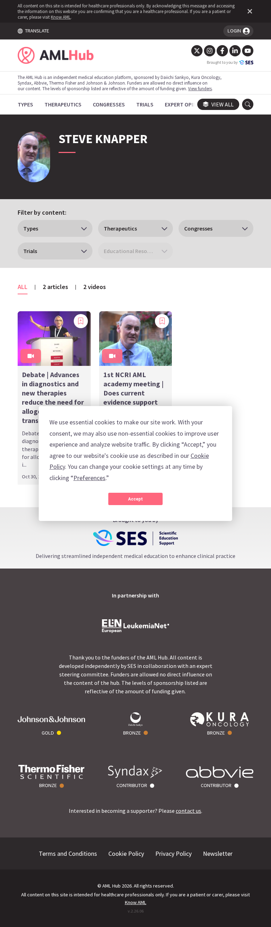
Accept (135, 499)
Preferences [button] (89, 478)
